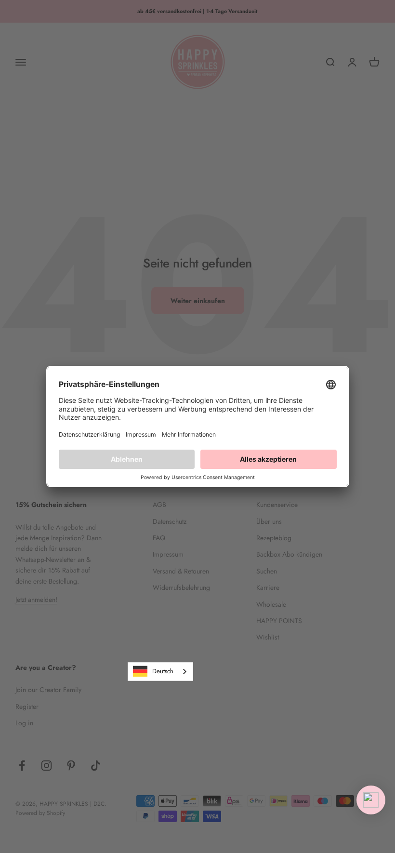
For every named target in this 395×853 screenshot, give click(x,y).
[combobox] (160, 671)
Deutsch (162, 671)
